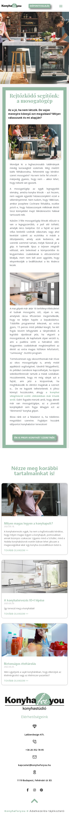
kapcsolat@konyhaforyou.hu (34, 765)
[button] (61, 6)
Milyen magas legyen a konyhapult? (28, 523)
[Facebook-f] (28, 790)
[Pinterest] (41, 790)
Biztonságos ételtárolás (20, 664)
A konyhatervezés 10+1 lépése (24, 600)
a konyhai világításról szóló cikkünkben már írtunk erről (34, 396)
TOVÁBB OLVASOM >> (16, 550)
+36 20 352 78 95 (35, 749)
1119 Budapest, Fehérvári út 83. (34, 780)
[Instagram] (34, 790)
